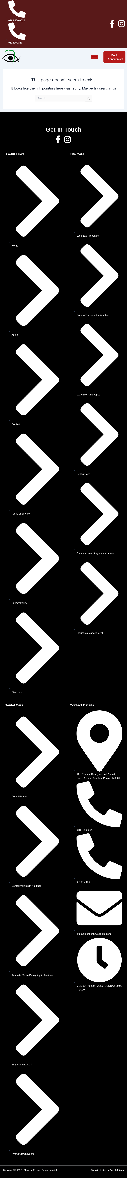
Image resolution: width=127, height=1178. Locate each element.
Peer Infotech (117, 1170)
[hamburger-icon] (94, 57)
